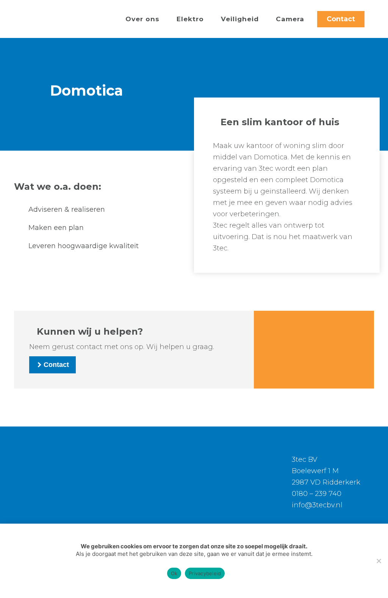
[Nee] (378, 561)
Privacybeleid (205, 573)
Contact (341, 19)
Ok (174, 573)
